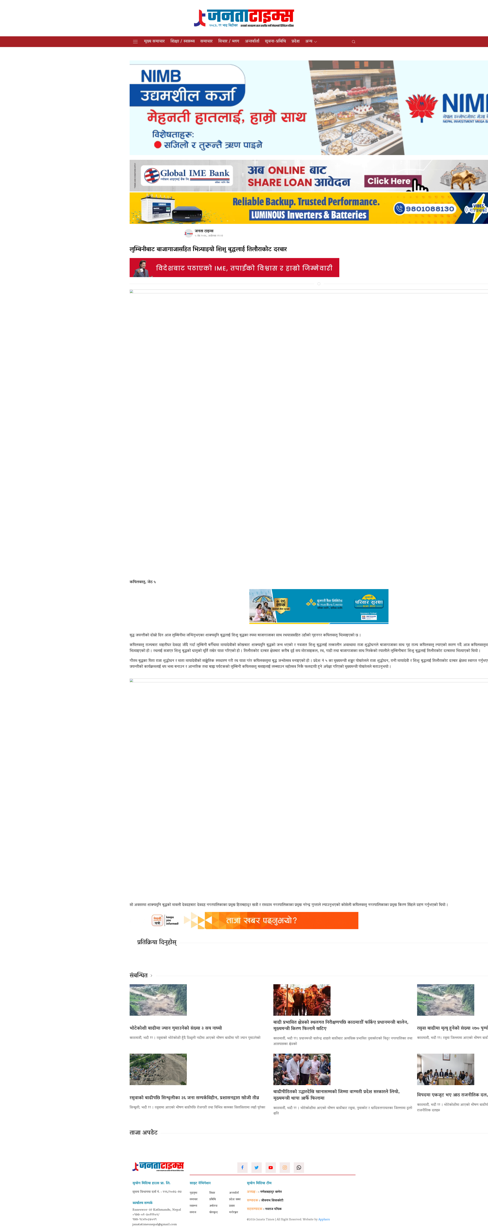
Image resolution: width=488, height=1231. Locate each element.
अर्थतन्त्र (213, 1206)
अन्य (308, 42)
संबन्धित (139, 976)
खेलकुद (213, 1212)
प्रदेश (295, 42)
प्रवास (232, 1206)
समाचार (206, 42)
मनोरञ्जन (233, 1212)
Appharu (324, 1220)
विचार (212, 1193)
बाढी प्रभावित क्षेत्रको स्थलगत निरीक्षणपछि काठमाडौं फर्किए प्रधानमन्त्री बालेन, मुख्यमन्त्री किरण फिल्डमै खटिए (340, 1025)
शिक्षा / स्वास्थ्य (182, 42)
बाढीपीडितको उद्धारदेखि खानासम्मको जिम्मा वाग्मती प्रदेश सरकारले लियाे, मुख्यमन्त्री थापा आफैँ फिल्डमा (336, 1095)
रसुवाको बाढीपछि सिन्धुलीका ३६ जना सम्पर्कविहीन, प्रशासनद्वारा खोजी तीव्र (194, 1098)
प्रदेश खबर (235, 1199)
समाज (193, 1212)
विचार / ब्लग (228, 42)
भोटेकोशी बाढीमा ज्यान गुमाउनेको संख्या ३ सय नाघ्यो (176, 1028)
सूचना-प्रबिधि (275, 42)
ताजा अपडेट (144, 1133)
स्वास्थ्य (193, 1206)
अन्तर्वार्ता (252, 42)
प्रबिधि (212, 1199)
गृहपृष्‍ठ (193, 1193)
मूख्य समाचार (154, 42)
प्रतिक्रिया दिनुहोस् (156, 943)
